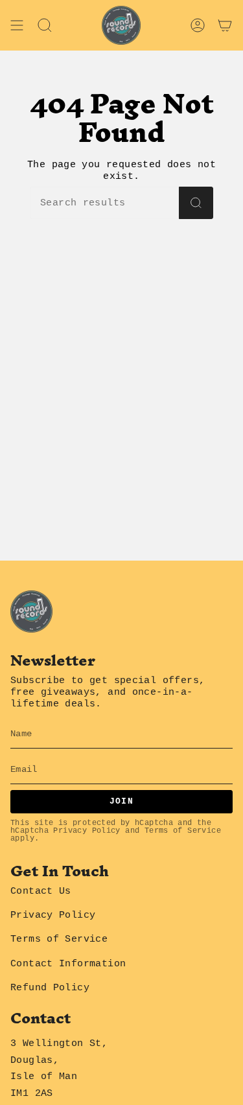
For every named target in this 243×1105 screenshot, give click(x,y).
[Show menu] (17, 25)
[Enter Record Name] (196, 203)
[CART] (224, 25)
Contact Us (40, 891)
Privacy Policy (86, 830)
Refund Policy (49, 988)
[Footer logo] (31, 611)
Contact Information (68, 964)
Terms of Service (183, 830)
